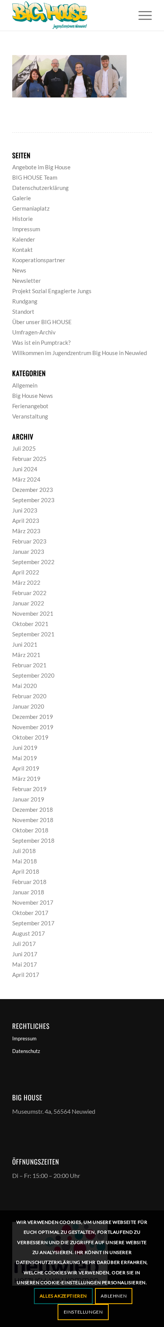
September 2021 (33, 634)
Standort (23, 311)
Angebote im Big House (41, 167)
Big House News (32, 395)
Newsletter (26, 280)
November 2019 (32, 727)
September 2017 (33, 923)
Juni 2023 (24, 510)
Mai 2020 (24, 685)
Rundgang (24, 301)
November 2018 (32, 819)
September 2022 (33, 561)
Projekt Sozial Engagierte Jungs (52, 290)
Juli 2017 (24, 943)
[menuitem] (141, 15)
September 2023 (33, 499)
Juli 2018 (24, 850)
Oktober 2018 (30, 830)
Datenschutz (26, 1051)
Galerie (21, 198)
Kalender (23, 239)
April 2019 (25, 768)
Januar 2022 (28, 603)
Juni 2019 (24, 747)
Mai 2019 (24, 757)
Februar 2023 (29, 541)
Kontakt (22, 249)
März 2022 (26, 582)
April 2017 (25, 974)
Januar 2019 (28, 799)
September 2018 (33, 840)
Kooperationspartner (38, 259)
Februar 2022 (29, 592)
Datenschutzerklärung (40, 187)
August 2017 (28, 933)
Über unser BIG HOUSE (42, 321)
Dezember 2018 (32, 809)
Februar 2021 (29, 665)
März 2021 (26, 654)
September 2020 (33, 675)
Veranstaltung (30, 416)
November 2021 (32, 613)
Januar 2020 (28, 706)
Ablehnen (114, 1296)
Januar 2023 (28, 551)
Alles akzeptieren (63, 1296)
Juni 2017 (24, 954)
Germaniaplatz (31, 208)
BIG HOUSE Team (34, 177)
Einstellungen (83, 1312)
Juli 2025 (24, 448)
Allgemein (24, 385)
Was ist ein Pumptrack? (41, 342)
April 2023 (25, 520)
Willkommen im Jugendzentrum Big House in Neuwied (79, 352)
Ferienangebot (30, 405)
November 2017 (32, 902)
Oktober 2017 (30, 912)
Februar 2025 (29, 458)
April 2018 (25, 871)
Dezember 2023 (32, 489)
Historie (22, 218)
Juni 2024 (24, 469)
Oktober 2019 (30, 737)
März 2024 (26, 479)
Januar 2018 (28, 892)
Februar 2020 (29, 696)
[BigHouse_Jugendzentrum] (68, 15)
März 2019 (26, 778)
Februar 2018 (29, 881)
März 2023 (26, 530)
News (19, 270)
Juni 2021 (24, 644)
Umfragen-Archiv (34, 332)
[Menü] (141, 15)
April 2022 (25, 572)
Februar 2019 (29, 788)
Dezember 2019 (32, 716)
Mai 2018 (24, 861)
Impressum (26, 228)
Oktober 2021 (30, 623)
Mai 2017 (24, 964)
